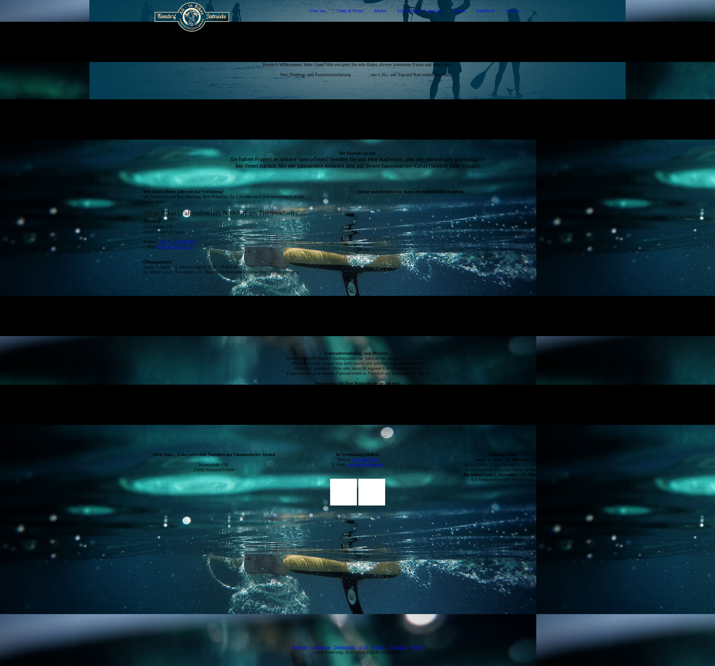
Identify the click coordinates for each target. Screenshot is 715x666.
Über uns (318, 10)
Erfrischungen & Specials (419, 10)
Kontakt (513, 10)
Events (459, 10)
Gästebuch (485, 10)
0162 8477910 (364, 459)
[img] (192, 19)
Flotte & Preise (350, 10)
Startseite (300, 647)
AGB (363, 647)
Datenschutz (344, 647)
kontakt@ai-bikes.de (176, 247)
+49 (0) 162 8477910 (177, 241)
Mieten (380, 10)
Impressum (320, 647)
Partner (417, 647)
